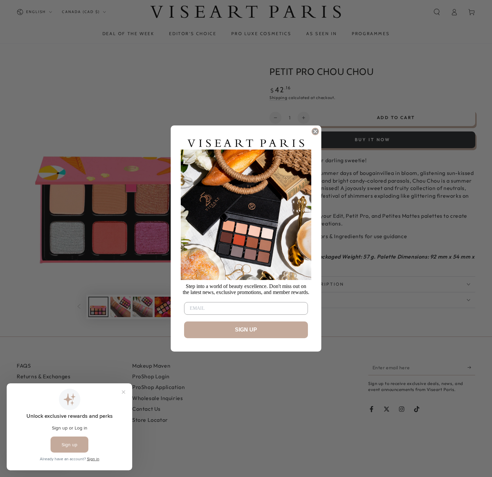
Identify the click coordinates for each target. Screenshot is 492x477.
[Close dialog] (315, 131)
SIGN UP (246, 329)
